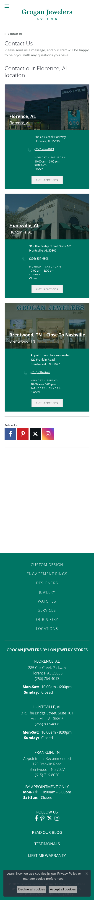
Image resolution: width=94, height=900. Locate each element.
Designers (47, 582)
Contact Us (15, 34)
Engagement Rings (47, 573)
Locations (47, 628)
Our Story (47, 619)
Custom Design (47, 564)
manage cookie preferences (43, 878)
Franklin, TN (47, 752)
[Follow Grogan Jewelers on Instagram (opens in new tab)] (48, 434)
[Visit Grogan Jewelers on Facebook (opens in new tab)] (10, 434)
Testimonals (47, 843)
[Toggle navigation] (6, 6)
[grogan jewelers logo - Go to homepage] (47, 15)
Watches (47, 601)
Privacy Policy (67, 873)
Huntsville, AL (47, 706)
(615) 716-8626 (40, 372)
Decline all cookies (31, 889)
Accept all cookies (63, 889)
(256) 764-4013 (44, 149)
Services (47, 610)
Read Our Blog (47, 832)
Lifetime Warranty (47, 855)
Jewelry (47, 592)
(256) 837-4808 (39, 258)
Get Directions (47, 180)
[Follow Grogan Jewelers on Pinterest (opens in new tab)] (23, 434)
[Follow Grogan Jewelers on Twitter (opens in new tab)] (35, 434)
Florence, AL (47, 661)
